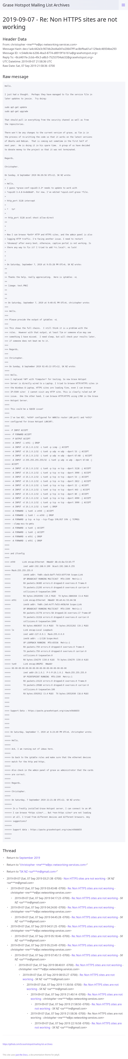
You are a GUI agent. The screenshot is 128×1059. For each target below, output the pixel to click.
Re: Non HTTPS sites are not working (91, 888)
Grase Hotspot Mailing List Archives (36, 5)
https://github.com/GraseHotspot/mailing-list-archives (27, 1044)
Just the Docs (22, 1054)
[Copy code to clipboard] (121, 85)
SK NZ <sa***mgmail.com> (38, 871)
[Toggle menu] (123, 5)
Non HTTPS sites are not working (84, 878)
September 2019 (29, 858)
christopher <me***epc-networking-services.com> (53, 865)
